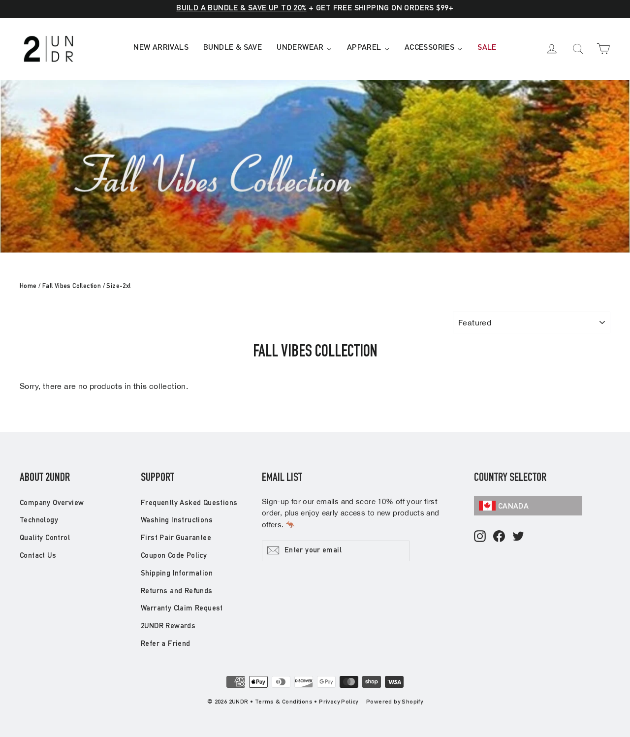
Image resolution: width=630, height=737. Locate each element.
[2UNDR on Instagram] (480, 537)
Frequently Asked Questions (189, 503)
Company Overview (52, 503)
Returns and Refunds (177, 591)
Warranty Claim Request (182, 608)
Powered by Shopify (394, 702)
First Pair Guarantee (176, 538)
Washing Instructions (177, 520)
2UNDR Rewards (168, 626)
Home (28, 287)
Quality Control (45, 538)
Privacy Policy (338, 702)
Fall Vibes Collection (71, 287)
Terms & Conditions (284, 702)
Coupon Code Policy (174, 556)
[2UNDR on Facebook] (499, 537)
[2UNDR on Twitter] (518, 537)
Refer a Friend (165, 644)
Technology (39, 520)
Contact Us (38, 556)
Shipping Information (177, 573)
